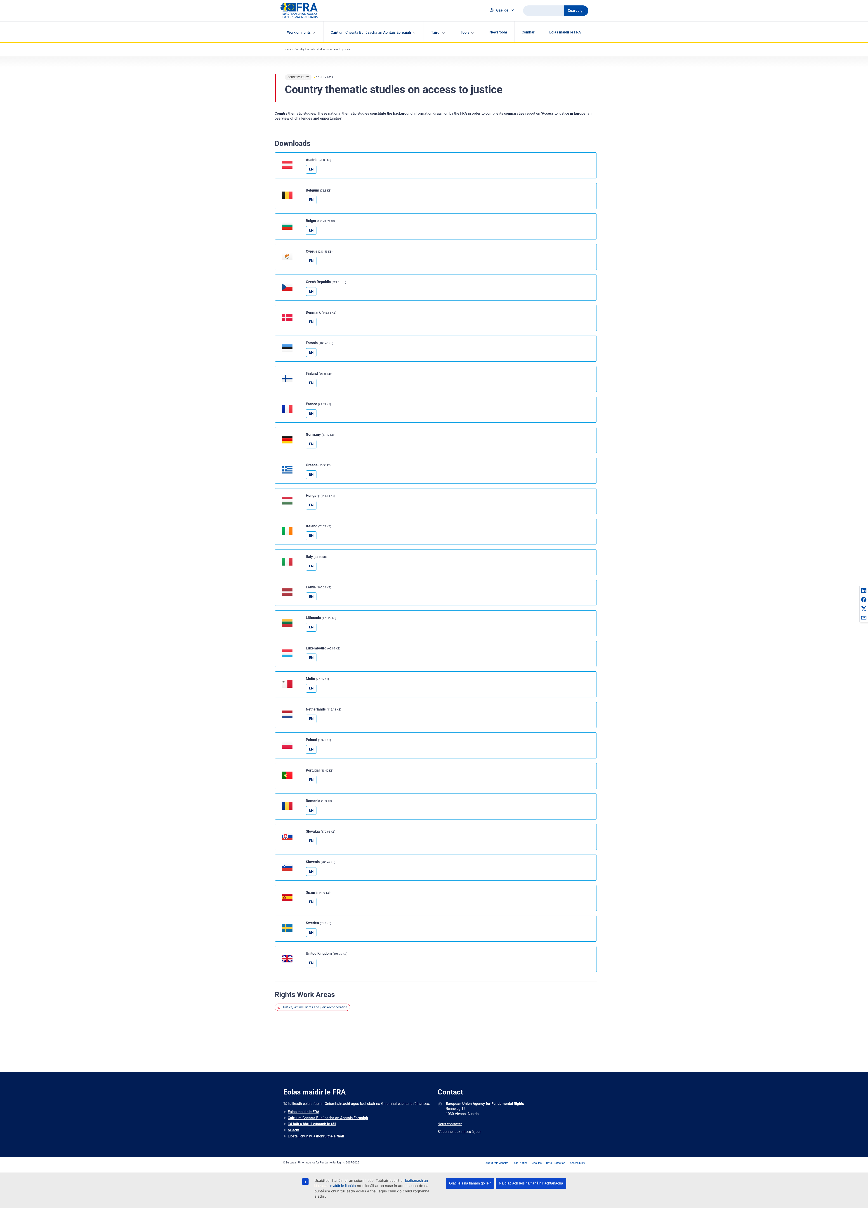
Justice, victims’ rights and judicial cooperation (314, 1007)
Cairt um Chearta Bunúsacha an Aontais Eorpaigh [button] (371, 32)
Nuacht (293, 1130)
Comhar (528, 32)
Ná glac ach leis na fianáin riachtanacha (531, 1183)
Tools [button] (465, 32)
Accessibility (577, 1163)
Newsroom (498, 32)
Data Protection (555, 1163)
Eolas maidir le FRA (565, 32)
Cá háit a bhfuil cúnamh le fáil (312, 1124)
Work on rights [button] (299, 32)
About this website (497, 1163)
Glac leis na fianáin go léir (470, 1183)
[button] (864, 590)
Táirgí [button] (435, 32)
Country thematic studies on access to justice (322, 49)
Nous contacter (450, 1124)
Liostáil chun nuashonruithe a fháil (316, 1136)
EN (311, 169)
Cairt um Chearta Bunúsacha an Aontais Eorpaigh (328, 1118)
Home (287, 49)
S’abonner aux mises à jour (459, 1132)
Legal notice (520, 1163)
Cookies (537, 1163)
